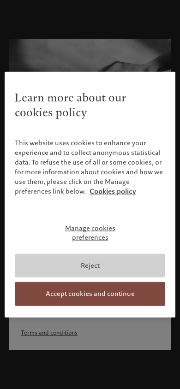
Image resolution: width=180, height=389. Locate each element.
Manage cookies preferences (90, 233)
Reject (90, 265)
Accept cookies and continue (90, 293)
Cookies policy (113, 191)
